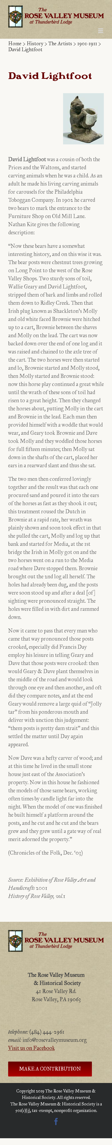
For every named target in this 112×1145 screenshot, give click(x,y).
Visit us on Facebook (31, 1048)
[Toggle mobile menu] (101, 30)
